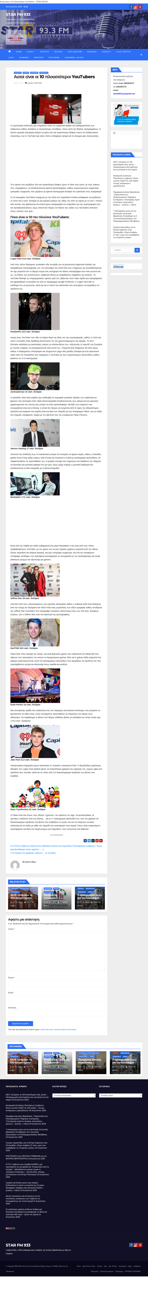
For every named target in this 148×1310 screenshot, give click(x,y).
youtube (30, 83)
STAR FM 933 (18, 14)
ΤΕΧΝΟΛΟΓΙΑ (44, 72)
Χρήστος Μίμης (30, 862)
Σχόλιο (11, 929)
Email (11, 993)
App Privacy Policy (88, 1266)
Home (19, 52)
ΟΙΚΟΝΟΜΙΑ (34, 72)
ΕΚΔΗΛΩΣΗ (92, 52)
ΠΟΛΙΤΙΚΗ (58, 52)
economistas (56, 835)
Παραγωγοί (39, 57)
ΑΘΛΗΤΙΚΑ (44, 52)
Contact (106, 52)
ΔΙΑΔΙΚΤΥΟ (18, 72)
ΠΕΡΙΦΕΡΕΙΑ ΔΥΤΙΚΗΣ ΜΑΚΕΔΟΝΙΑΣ (89, 1053)
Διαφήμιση (24, 57)
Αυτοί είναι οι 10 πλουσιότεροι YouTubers (54, 76)
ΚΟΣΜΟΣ (25, 72)
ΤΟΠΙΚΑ (30, 52)
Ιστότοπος (12, 1008)
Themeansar (10, 1271)
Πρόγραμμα (54, 57)
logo (11, 57)
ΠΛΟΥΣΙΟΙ (38, 83)
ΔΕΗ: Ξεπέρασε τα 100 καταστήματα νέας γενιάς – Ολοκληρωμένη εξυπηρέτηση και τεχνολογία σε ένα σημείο (27, 1097)
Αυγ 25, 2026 (17, 902)
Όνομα (11, 978)
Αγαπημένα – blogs (74, 57)
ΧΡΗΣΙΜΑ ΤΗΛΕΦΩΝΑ (132, 1271)
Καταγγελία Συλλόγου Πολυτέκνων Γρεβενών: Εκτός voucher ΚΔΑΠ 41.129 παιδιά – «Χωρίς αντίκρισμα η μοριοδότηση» (126, 181)
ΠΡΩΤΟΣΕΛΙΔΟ (24, 888)
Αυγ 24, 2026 (84, 902)
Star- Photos (123, 52)
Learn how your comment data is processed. (58, 1029)
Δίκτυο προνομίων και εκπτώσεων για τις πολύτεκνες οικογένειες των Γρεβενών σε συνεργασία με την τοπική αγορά (23, 1198)
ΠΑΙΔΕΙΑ (56, 888)
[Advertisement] (56, 161)
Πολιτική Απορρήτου (107, 1271)
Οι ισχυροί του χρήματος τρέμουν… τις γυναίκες (34, 853)
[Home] (10, 52)
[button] (141, 55)
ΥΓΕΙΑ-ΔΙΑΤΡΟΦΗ (75, 52)
